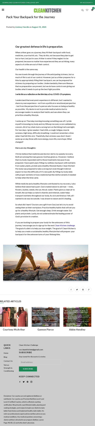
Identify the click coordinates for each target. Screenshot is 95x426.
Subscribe (28, 369)
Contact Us (8, 361)
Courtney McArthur (14, 329)
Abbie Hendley (77, 329)
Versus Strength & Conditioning (9, 368)
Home (6, 353)
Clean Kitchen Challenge (28, 345)
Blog (5, 357)
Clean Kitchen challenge (65, 225)
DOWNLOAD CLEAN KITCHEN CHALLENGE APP (20, 2)
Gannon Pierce (45, 329)
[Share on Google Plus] (88, 289)
